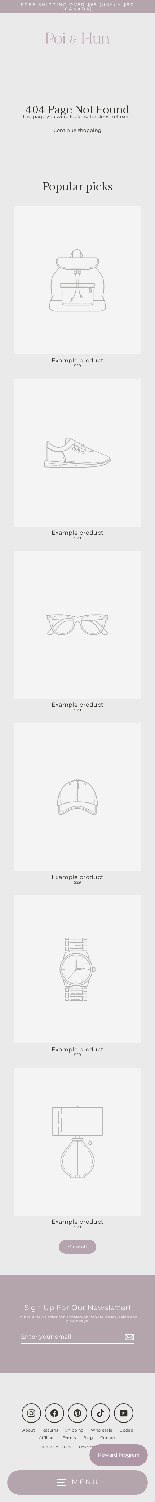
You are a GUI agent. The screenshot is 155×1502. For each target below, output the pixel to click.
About (28, 1430)
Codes (126, 1430)
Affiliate (47, 1437)
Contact (108, 1437)
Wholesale (101, 1430)
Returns (50, 1430)
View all (77, 1246)
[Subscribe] (128, 1337)
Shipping (74, 1430)
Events (69, 1437)
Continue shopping (77, 130)
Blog (88, 1437)
